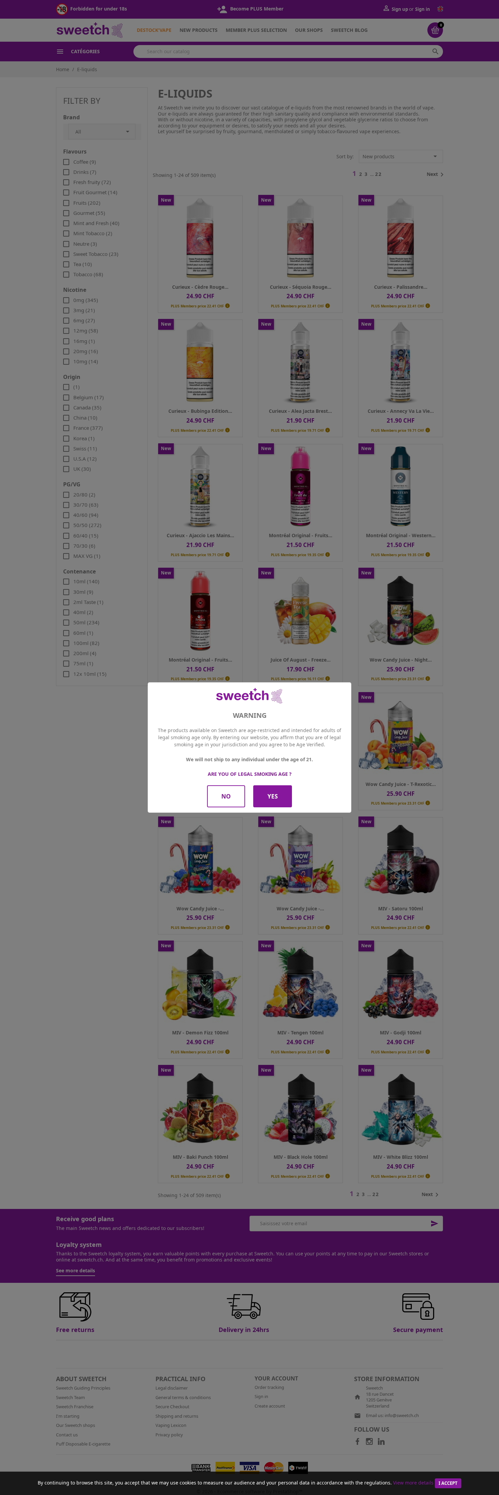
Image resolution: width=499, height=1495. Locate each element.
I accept (448, 1483)
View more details (413, 1482)
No (226, 796)
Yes (272, 796)
